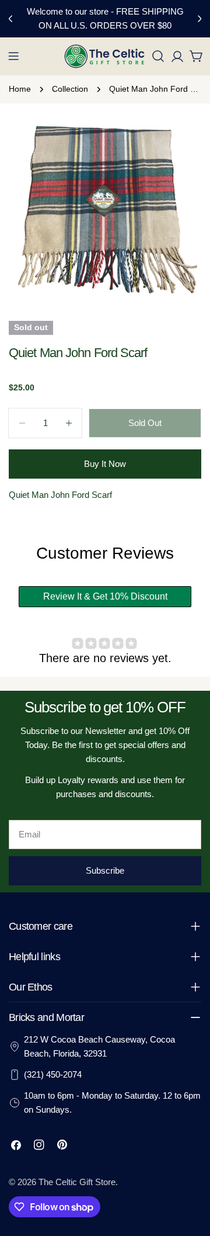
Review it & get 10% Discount (105, 596)
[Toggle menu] (13, 56)
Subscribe (105, 870)
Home (20, 89)
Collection (70, 89)
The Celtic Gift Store (77, 1182)
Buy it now (105, 464)
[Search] (158, 56)
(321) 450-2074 (53, 1074)
